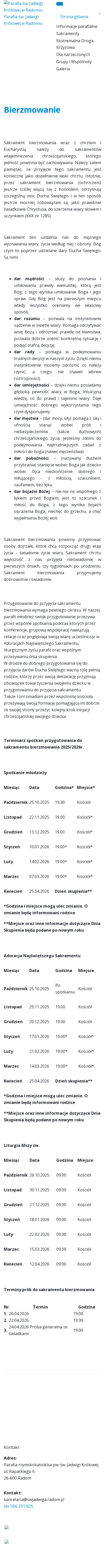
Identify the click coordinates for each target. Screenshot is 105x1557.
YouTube (11, 1549)
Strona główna (74, 16)
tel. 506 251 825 (18, 1506)
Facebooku (12, 1535)
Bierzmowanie (32, 109)
